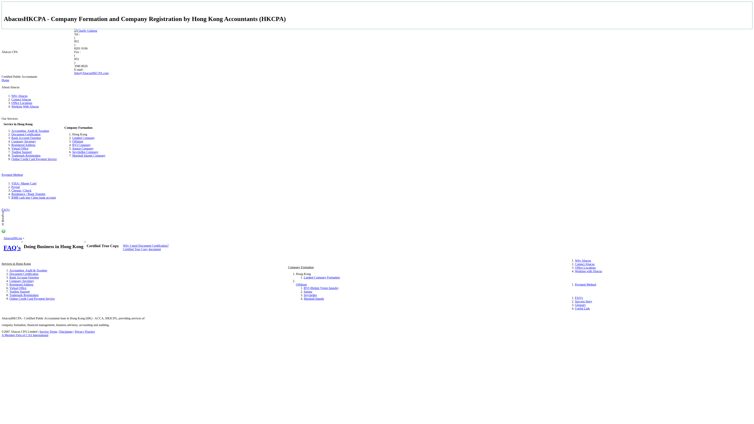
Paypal (15, 187)
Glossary (580, 305)
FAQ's (6, 209)
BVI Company (81, 145)
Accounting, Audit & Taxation (30, 130)
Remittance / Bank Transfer (28, 194)
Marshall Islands (314, 298)
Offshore (77, 141)
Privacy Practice (85, 331)
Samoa (308, 291)
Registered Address (23, 145)
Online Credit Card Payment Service (34, 159)
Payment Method (12, 174)
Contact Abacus (21, 99)
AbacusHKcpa (13, 238)
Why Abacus (19, 96)
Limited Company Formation (322, 277)
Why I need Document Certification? (146, 245)
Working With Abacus (25, 106)
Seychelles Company (85, 152)
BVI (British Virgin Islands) (321, 288)
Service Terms (48, 331)
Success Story (583, 301)
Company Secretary (23, 141)
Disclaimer (66, 331)
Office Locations (21, 103)
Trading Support (21, 152)
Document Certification (25, 134)
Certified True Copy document (142, 249)
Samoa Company (83, 148)
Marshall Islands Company (88, 155)
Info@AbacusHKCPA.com (91, 73)
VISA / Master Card (23, 183)
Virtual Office (19, 148)
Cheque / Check (21, 190)
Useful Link (582, 308)
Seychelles (310, 295)
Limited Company (83, 138)
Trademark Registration (25, 155)
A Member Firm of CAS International (25, 335)
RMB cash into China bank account (33, 197)
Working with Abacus (588, 271)
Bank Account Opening (26, 138)
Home (5, 80)
